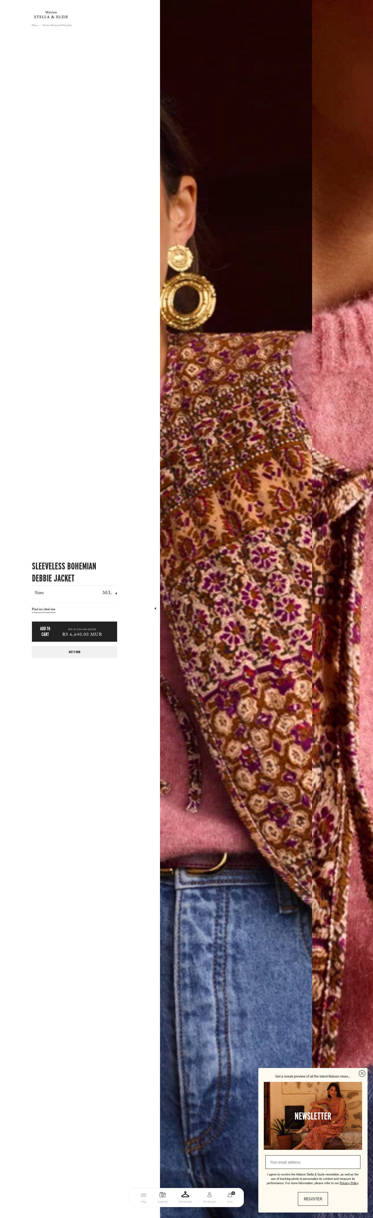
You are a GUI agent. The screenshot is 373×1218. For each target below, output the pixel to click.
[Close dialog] (362, 1073)
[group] (236, 609)
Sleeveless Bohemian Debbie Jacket (57, 26)
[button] (366, 609)
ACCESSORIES (217, 1213)
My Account (209, 1202)
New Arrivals (185, 1202)
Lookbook (162, 1202)
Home (34, 26)
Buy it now (74, 652)
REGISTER (313, 1199)
